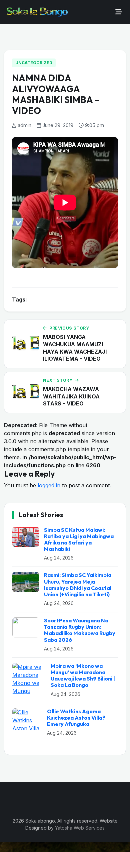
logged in (49, 485)
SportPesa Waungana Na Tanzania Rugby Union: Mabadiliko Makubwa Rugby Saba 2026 (79, 630)
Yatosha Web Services (80, 828)
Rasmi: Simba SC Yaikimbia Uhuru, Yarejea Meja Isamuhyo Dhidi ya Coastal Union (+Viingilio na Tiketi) (77, 585)
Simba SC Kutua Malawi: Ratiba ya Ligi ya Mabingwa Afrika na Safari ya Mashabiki (79, 539)
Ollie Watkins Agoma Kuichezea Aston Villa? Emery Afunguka (76, 717)
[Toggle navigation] (118, 12)
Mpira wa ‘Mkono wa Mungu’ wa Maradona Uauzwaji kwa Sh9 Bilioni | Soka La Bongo (83, 675)
